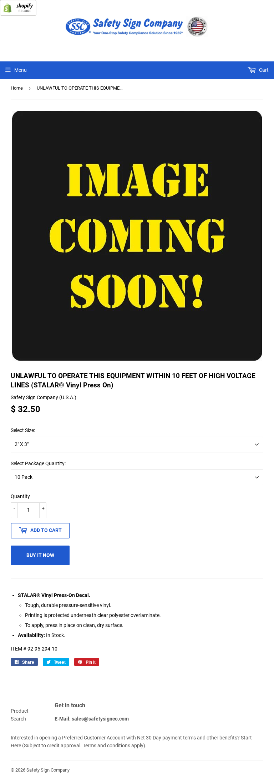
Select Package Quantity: (38, 463)
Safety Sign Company (48, 770)
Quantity (20, 496)
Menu (20, 70)
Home (17, 88)
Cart (263, 70)
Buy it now (40, 555)
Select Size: (23, 430)
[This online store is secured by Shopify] (18, 14)
